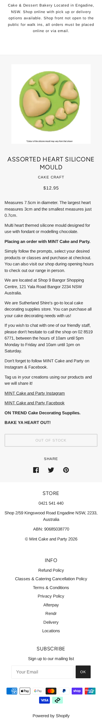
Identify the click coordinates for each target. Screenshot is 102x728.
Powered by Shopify (51, 715)
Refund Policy (51, 570)
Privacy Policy (51, 596)
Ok (83, 672)
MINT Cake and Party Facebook (35, 402)
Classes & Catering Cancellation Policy (51, 578)
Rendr (51, 613)
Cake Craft (51, 177)
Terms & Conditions (51, 587)
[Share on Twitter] (51, 470)
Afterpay (51, 604)
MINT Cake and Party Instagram (35, 393)
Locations (51, 630)
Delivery (51, 622)
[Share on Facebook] (36, 470)
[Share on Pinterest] (66, 470)
